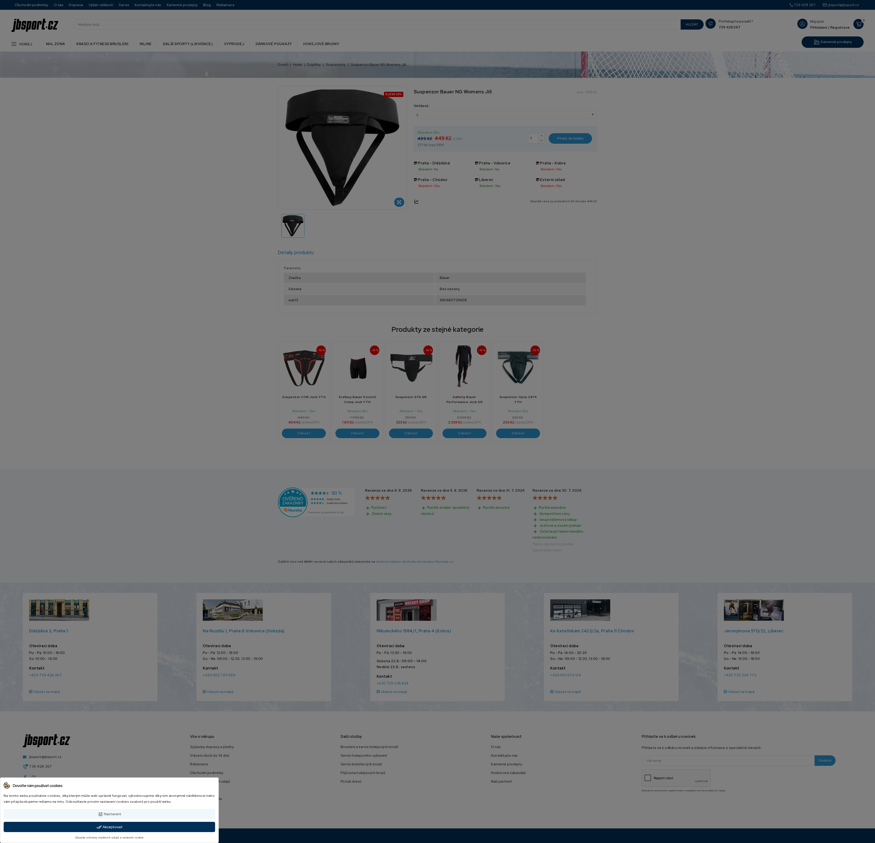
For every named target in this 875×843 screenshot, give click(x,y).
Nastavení (109, 814)
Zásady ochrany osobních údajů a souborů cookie (109, 837)
